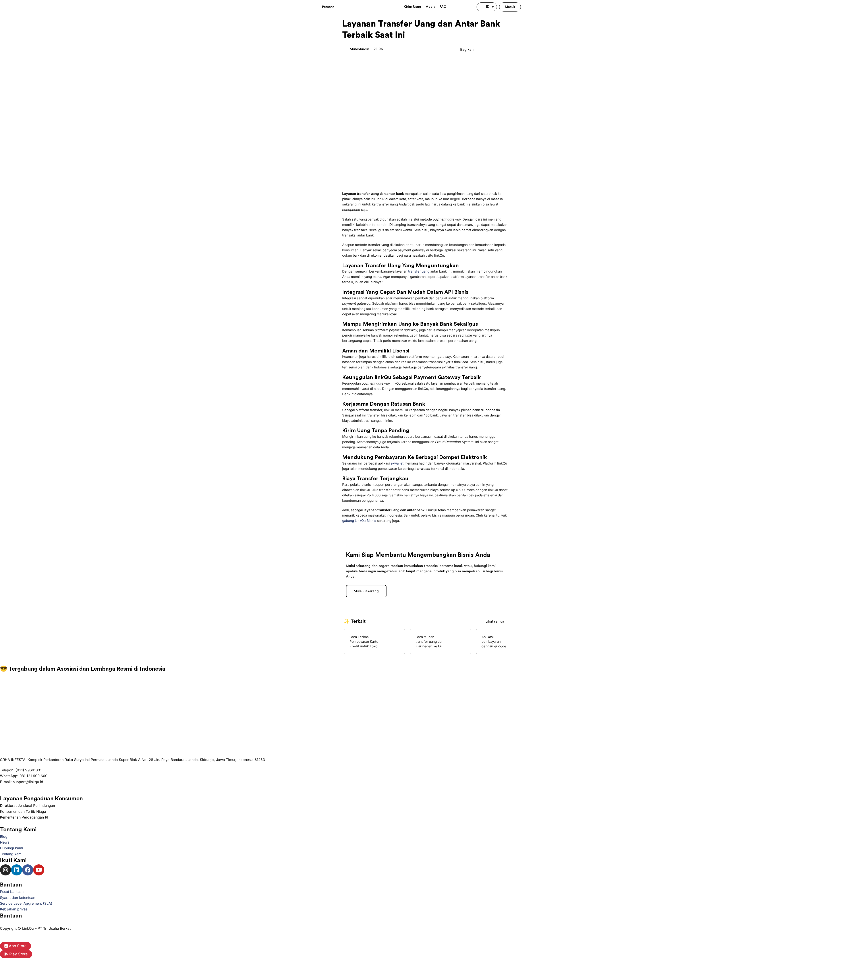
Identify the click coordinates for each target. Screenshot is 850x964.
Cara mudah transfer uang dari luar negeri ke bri (364, 641)
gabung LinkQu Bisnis (359, 521)
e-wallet (397, 463)
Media (430, 6)
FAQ (443, 6)
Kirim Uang (412, 6)
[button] (478, 49)
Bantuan (11, 916)
